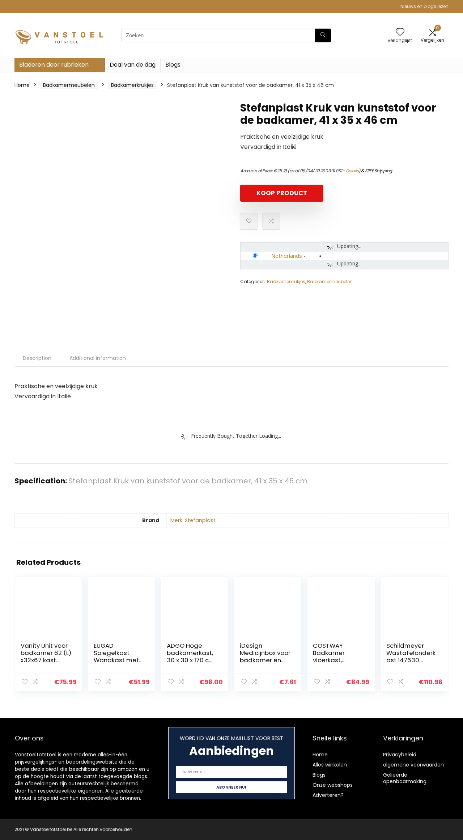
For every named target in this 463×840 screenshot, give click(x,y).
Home (22, 85)
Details (352, 171)
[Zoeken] (323, 35)
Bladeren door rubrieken (54, 64)
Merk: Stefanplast (193, 520)
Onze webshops (333, 785)
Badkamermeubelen (69, 85)
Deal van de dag (133, 64)
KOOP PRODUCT (281, 193)
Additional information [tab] (97, 358)
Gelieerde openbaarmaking (404, 778)
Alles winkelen (330, 764)
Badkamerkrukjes (132, 85)
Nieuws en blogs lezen (424, 6)
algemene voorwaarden (413, 764)
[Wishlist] (400, 32)
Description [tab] (37, 358)
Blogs (172, 64)
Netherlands (286, 255)
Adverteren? (328, 795)
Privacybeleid (399, 754)
